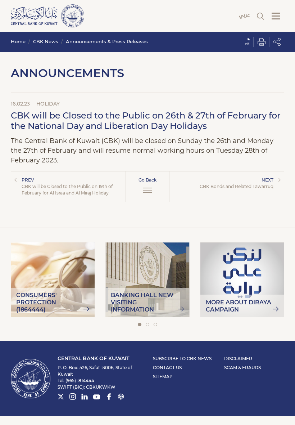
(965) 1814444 (79, 380)
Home (18, 41)
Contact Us (167, 367)
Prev (67, 186)
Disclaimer (238, 358)
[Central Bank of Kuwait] (47, 15)
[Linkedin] (84, 398)
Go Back (147, 180)
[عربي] (244, 16)
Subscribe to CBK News (182, 358)
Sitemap (163, 376)
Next (236, 183)
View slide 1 (139, 324)
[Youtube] (96, 398)
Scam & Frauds (242, 367)
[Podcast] (121, 398)
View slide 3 (155, 324)
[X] (61, 398)
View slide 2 (147, 324)
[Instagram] (72, 398)
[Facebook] (109, 398)
